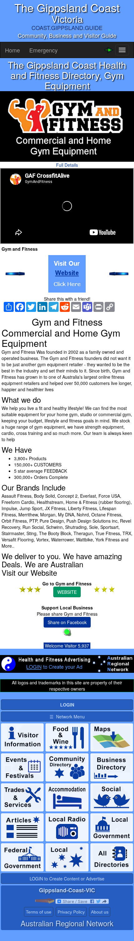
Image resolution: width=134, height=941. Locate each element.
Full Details (67, 165)
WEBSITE (67, 592)
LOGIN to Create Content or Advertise (67, 878)
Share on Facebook (67, 622)
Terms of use (38, 911)
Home (12, 50)
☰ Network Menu (67, 716)
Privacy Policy (71, 911)
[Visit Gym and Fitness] (67, 274)
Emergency (43, 50)
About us (99, 911)
